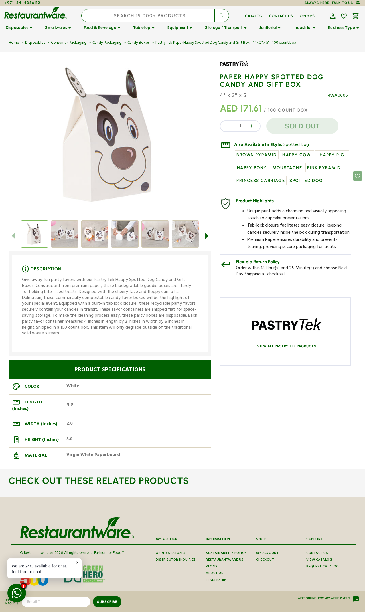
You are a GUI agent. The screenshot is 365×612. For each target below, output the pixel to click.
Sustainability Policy (226, 553)
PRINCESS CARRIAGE (260, 180)
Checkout (265, 560)
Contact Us (317, 553)
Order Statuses (170, 553)
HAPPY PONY (252, 167)
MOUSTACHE (287, 167)
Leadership (216, 580)
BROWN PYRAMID (256, 154)
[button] (332, 15)
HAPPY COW (296, 154)
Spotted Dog (296, 145)
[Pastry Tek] (236, 68)
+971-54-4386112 (22, 3)
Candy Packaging (106, 43)
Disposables (35, 43)
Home (14, 43)
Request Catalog (322, 567)
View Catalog (319, 560)
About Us (214, 574)
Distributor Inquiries (176, 560)
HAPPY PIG (332, 154)
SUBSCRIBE (107, 602)
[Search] (221, 15)
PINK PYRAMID (323, 167)
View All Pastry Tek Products (286, 346)
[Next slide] (206, 235)
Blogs (212, 567)
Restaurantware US (225, 560)
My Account (267, 553)
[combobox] (155, 15)
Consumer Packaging (68, 43)
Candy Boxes (138, 43)
